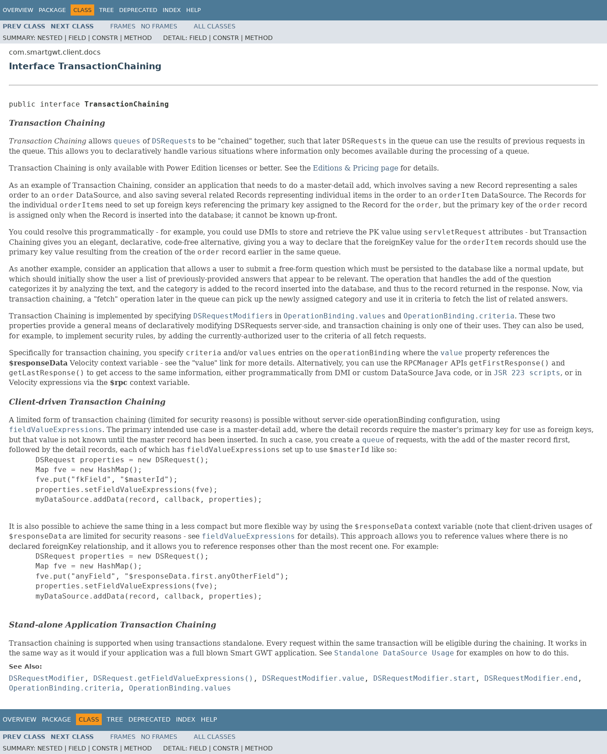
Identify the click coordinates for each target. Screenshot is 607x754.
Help (193, 10)
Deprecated (138, 10)
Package (52, 10)
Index (172, 10)
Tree (106, 10)
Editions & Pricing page (355, 168)
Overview (18, 10)
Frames (123, 26)
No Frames (159, 26)
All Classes (215, 26)
